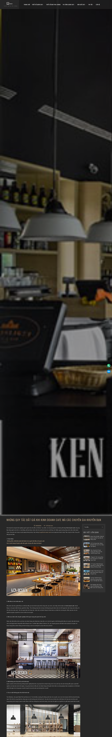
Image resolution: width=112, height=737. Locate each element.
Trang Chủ (27, 4)
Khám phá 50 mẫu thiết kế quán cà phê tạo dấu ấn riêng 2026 (97, 538)
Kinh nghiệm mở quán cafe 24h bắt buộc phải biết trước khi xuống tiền (96, 586)
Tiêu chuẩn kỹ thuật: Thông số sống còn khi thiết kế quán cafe (96, 552)
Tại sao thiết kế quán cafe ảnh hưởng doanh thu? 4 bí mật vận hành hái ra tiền (96, 579)
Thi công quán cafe (69, 4)
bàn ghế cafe (81, 4)
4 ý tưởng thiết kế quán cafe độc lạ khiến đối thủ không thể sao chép (97, 565)
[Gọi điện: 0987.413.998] (108, 365)
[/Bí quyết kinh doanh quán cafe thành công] (43, 571)
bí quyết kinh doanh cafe (45, 532)
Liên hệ (98, 4)
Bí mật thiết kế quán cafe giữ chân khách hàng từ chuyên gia (96, 572)
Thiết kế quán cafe (37, 4)
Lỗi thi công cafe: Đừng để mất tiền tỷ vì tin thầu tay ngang (97, 545)
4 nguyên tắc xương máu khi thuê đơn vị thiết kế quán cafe (96, 558)
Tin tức (90, 4)
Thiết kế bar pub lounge (53, 4)
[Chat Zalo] (108, 371)
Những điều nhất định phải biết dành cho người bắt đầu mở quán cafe (25, 541)
